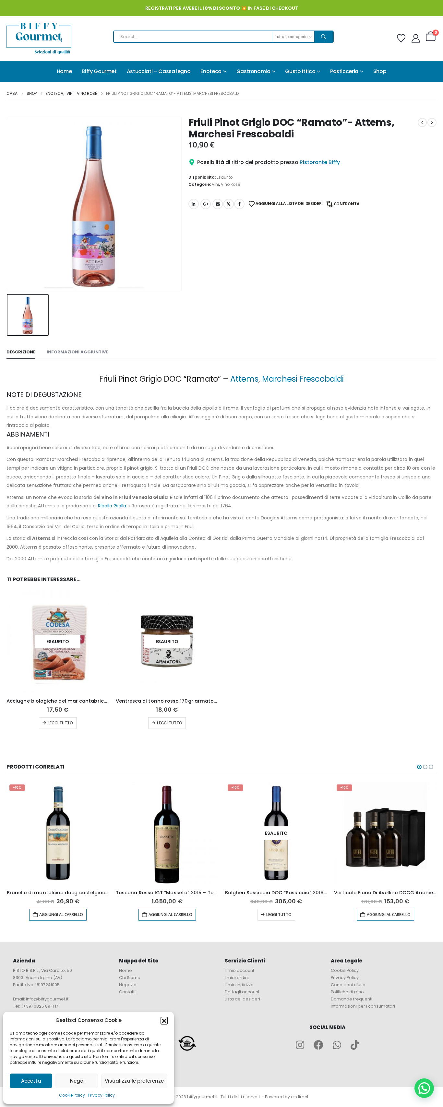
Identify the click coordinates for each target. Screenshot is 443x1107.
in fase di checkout (250, 8)
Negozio (128, 984)
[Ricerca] (324, 36)
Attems (244, 379)
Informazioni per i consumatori (363, 1006)
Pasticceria (344, 71)
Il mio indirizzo (239, 984)
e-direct (299, 1097)
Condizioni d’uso (348, 984)
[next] (432, 122)
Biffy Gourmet (99, 71)
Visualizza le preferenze (134, 1080)
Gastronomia (253, 71)
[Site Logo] (38, 38)
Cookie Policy (72, 1095)
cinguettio (228, 204)
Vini (215, 184)
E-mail (217, 204)
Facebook (239, 204)
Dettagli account (242, 992)
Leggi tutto (60, 723)
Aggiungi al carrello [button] (61, 914)
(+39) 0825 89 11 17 (39, 1006)
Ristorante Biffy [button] (320, 162)
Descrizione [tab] (20, 352)
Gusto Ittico (300, 71)
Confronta (346, 204)
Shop (380, 71)
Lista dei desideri (242, 999)
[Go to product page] (167, 833)
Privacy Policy (101, 1095)
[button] (164, 1020)
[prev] (422, 122)
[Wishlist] (401, 38)
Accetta (31, 1080)
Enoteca (211, 71)
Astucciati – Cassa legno (159, 71)
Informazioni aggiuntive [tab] (77, 352)
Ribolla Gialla (112, 506)
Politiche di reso (347, 992)
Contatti (127, 992)
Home (64, 71)
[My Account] (416, 38)
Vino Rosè (230, 184)
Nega (77, 1080)
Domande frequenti (351, 999)
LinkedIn (193, 204)
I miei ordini (237, 977)
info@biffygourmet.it (47, 999)
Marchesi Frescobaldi (303, 379)
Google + (205, 204)
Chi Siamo (129, 977)
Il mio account (239, 970)
